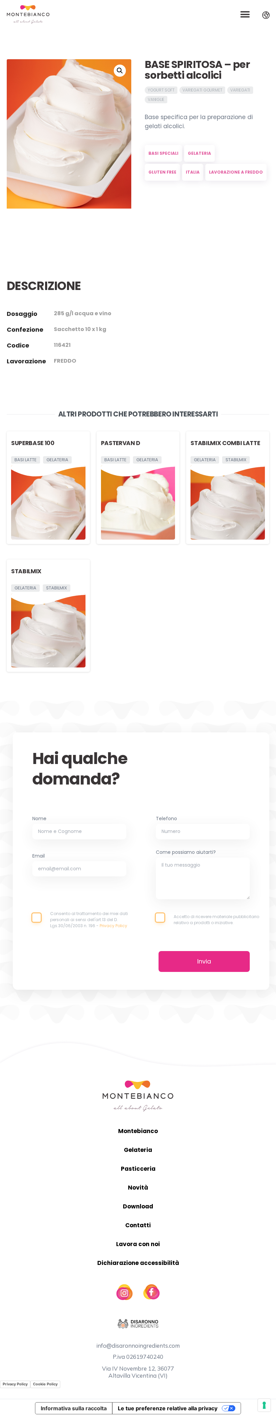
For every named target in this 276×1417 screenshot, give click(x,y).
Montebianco (138, 1131)
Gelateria (138, 1150)
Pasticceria (138, 1169)
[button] (244, 14)
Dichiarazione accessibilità (138, 1263)
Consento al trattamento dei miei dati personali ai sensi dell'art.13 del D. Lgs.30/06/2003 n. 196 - (89, 920)
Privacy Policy (15, 1384)
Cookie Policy (45, 1384)
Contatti (138, 1225)
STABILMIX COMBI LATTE (225, 443)
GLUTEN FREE (162, 172)
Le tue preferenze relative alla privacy (167, 1408)
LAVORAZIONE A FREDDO (236, 172)
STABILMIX (26, 571)
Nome (39, 819)
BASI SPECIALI (163, 153)
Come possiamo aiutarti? (186, 853)
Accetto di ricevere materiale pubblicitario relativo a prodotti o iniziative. (216, 919)
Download (138, 1206)
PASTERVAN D (120, 443)
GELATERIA (199, 153)
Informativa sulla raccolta (74, 1408)
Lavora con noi (138, 1244)
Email (38, 857)
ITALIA (193, 172)
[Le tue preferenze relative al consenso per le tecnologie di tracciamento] (264, 1405)
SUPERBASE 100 (33, 443)
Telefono (166, 819)
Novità (138, 1188)
